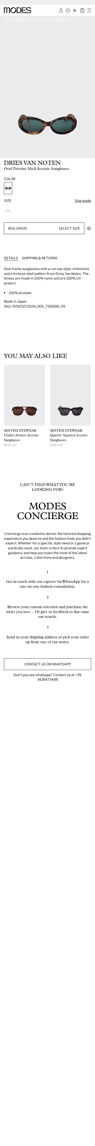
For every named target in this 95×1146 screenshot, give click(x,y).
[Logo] (17, 10)
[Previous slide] (5, 87)
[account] (61, 10)
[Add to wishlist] (89, 228)
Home (7, 19)
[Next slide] (89, 87)
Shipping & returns (39, 258)
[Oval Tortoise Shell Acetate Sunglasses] (8, 188)
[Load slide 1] (4, 153)
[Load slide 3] (9, 153)
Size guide (83, 200)
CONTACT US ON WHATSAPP (47, 664)
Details (11, 258)
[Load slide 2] (6, 153)
